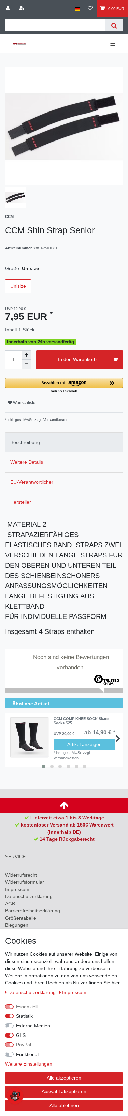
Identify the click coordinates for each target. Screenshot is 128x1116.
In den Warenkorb (77, 359)
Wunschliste (23, 402)
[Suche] (114, 25)
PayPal (23, 1044)
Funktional (27, 1054)
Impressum (17, 889)
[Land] (77, 8)
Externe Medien (33, 1025)
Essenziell (27, 1006)
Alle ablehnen (64, 1105)
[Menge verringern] (26, 364)
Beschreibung (25, 442)
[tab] (64, 442)
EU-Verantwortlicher (31, 482)
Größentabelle (20, 918)
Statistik (24, 1016)
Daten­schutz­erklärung (29, 896)
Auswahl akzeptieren (64, 1091)
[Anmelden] (8, 8)
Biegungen (16, 925)
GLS (21, 1035)
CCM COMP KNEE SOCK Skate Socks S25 (81, 721)
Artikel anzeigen (84, 744)
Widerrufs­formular (24, 882)
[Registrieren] (23, 8)
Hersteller (20, 502)
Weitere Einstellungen (28, 1064)
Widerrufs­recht (21, 875)
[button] (64, 385)
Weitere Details (26, 462)
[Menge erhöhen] (26, 355)
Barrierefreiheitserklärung (32, 910)
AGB (10, 903)
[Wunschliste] (90, 8)
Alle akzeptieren (64, 1078)
